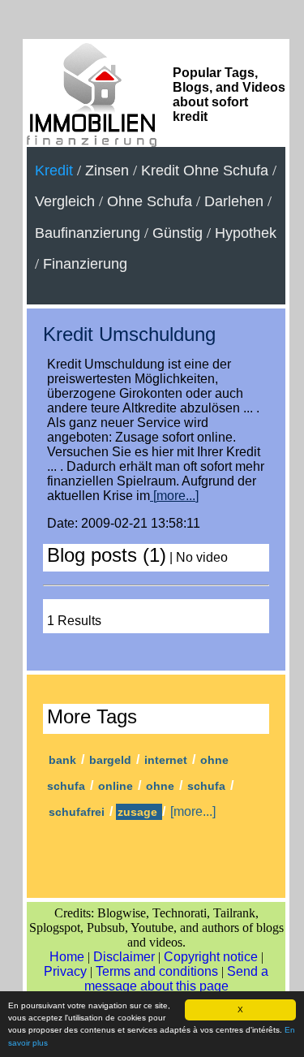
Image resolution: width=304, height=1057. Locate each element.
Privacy (65, 971)
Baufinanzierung (87, 233)
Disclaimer (124, 957)
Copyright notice (211, 957)
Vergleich (65, 201)
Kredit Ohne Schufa (204, 170)
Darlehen (233, 201)
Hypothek (245, 233)
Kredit (54, 170)
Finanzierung (85, 264)
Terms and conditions (157, 971)
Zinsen (107, 170)
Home (66, 957)
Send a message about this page (176, 978)
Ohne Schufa (149, 201)
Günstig (177, 233)
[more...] (174, 496)
